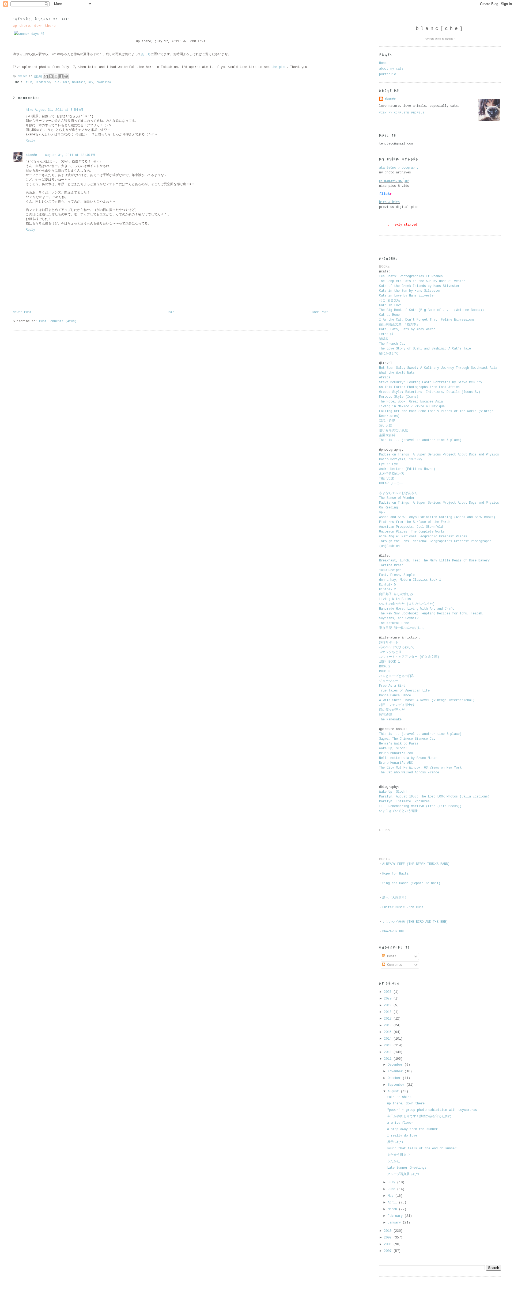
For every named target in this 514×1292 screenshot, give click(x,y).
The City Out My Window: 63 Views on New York (420, 768)
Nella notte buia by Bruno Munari (409, 758)
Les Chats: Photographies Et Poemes (411, 276)
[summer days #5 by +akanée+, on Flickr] (29, 34)
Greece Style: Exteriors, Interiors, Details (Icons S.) (429, 392)
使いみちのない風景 (394, 430)
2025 (388, 992)
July (392, 1182)
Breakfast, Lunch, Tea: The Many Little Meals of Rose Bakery (434, 561)
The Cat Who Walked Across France (409, 772)
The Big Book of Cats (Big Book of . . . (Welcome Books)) (431, 310)
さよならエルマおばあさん (398, 493)
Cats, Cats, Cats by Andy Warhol (408, 329)
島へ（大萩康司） (395, 898)
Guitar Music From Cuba (403, 907)
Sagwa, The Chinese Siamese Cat (407, 739)
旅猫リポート (388, 642)
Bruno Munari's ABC (396, 763)
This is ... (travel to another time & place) (420, 440)
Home (170, 312)
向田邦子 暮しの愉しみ (396, 594)
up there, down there (406, 1103)
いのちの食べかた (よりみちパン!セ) (407, 604)
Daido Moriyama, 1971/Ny (400, 459)
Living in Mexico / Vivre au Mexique (412, 406)
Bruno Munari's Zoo (396, 753)
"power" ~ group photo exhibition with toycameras (432, 1110)
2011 (388, 1059)
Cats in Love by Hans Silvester (407, 296)
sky (90, 82)
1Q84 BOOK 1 (389, 662)
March (393, 1209)
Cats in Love (390, 305)
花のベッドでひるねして (396, 647)
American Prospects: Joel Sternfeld (411, 527)
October (395, 1078)
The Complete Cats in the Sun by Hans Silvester (422, 281)
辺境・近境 (387, 421)
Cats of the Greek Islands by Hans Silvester (419, 286)
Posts (390, 956)
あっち (146, 54)
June (392, 1189)
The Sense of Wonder (397, 498)
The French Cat (392, 344)
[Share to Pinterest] (66, 76)
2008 (388, 1244)
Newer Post (22, 312)
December (396, 1065)
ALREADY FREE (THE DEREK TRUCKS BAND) (416, 864)
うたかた (393, 1161)
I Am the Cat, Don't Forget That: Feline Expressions (427, 320)
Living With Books (395, 599)
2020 (388, 999)
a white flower (400, 1123)
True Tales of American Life (404, 691)
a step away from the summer (412, 1129)
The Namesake (390, 719)
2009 (388, 1238)
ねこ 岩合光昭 (389, 300)
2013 (388, 1045)
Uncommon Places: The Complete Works (412, 532)
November (396, 1071)
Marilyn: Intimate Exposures (404, 801)
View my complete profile (401, 112)
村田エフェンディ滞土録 (397, 705)
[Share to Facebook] (61, 76)
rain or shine (399, 1097)
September (397, 1085)
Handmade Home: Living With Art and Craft (416, 609)
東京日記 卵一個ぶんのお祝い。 (402, 628)
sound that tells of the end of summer (421, 1148)
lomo (66, 82)
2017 (388, 1019)
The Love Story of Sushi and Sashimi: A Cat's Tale (425, 349)
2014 (388, 1039)
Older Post (318, 312)
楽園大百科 (387, 435)
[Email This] (45, 76)
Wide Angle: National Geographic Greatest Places (423, 536)
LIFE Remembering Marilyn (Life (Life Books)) (420, 806)
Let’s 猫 (386, 334)
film (29, 82)
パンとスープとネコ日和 (396, 676)
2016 (388, 1025)
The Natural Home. (395, 623)
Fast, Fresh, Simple (397, 575)
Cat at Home (389, 315)
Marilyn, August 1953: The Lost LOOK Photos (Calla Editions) (434, 797)
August (394, 1091)
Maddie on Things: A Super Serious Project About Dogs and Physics (439, 455)
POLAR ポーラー (391, 483)
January (395, 1223)
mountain (78, 82)
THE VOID (386, 479)
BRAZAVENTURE (393, 931)
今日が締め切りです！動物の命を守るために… (420, 1116)
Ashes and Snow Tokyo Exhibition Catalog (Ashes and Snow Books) (437, 517)
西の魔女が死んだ (392, 710)
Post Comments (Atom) (58, 321)
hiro (29, 110)
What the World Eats (397, 373)
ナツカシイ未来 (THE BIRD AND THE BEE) (415, 922)
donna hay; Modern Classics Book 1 (410, 580)
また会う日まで (398, 1155)
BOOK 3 (384, 671)
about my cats (391, 69)
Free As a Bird (392, 686)
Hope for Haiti (395, 874)
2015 (388, 1032)
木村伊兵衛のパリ (392, 474)
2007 (388, 1251)
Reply (30, 141)
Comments (393, 965)
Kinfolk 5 (387, 585)
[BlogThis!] (51, 76)
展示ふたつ (395, 1142)
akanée (31, 155)
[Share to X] (56, 76)
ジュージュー (388, 681)
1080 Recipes (390, 570)
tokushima (103, 82)
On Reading (388, 508)
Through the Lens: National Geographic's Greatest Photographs (435, 541)
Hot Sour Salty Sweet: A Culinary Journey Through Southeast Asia (438, 368)
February (396, 1216)
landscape (42, 82)
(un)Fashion (389, 546)
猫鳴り (385, 339)
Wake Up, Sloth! (393, 748)
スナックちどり (390, 652)
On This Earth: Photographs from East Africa (419, 387)
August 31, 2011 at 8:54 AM (59, 110)
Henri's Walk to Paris (398, 744)
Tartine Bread (391, 565)
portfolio (387, 74)
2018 (388, 1012)
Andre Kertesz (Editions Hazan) (407, 469)
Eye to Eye (388, 464)
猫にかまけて (388, 353)
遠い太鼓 (386, 426)
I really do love (402, 1136)
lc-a (56, 82)
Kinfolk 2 (387, 589)
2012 (388, 1052)
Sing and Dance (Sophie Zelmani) (411, 883)
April (393, 1202)
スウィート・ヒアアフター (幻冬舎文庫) (409, 657)
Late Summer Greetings (406, 1168)
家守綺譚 (386, 715)
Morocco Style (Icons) (398, 397)
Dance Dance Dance (395, 695)
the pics (278, 67)
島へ (382, 512)
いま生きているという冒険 (399, 811)
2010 (388, 1231)
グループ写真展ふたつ (403, 1174)
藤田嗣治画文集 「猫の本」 (399, 324)
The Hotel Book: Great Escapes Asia (411, 402)
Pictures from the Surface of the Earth (414, 522)
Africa (384, 377)
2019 (388, 1005)
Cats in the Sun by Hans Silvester (410, 291)
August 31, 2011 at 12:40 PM (70, 155)
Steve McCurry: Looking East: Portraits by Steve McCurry (430, 382)
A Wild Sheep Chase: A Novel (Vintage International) (427, 700)
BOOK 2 (384, 666)
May (391, 1196)
